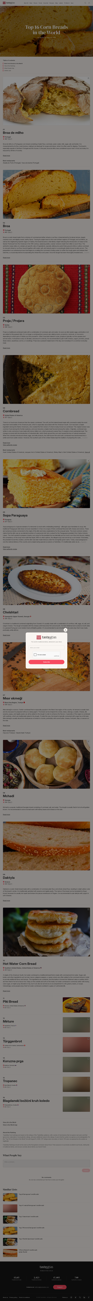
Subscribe (46, 662)
